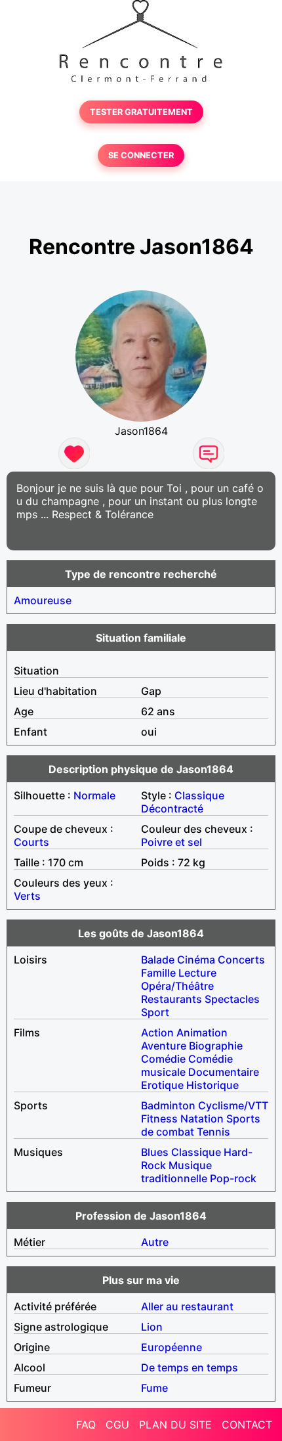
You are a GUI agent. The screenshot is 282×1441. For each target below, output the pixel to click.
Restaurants (171, 999)
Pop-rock (233, 1178)
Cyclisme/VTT (233, 1105)
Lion (152, 1326)
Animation (202, 1032)
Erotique (162, 1085)
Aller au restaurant (187, 1306)
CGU (117, 1424)
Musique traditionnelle (176, 1172)
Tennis (213, 1131)
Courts (31, 842)
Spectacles (232, 999)
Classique (199, 795)
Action (157, 1032)
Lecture (197, 972)
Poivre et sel (171, 842)
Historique (212, 1085)
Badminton (168, 1105)
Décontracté (172, 808)
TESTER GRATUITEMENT (141, 112)
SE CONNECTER (141, 155)
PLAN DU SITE (175, 1424)
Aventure (163, 1045)
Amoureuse (42, 600)
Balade (157, 959)
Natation (202, 1118)
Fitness (159, 1118)
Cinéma (196, 959)
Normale (94, 795)
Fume (154, 1387)
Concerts (241, 959)
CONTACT (247, 1424)
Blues (155, 1152)
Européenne (171, 1347)
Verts (27, 895)
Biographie (216, 1045)
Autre (155, 1242)
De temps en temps (189, 1367)
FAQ (86, 1424)
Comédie (163, 1058)
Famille (158, 972)
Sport (155, 1012)
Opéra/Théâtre (177, 985)
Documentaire (223, 1071)
